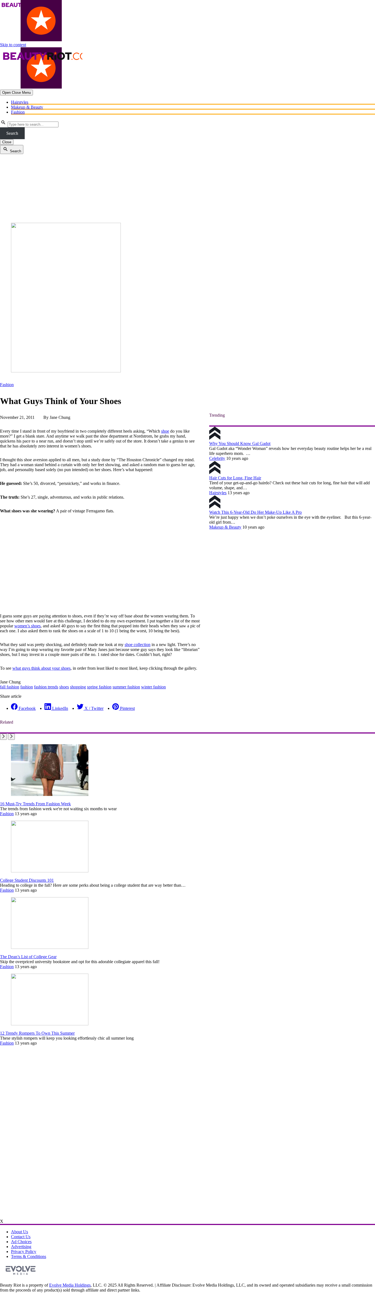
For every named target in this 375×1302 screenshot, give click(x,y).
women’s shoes (27, 625)
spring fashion (99, 687)
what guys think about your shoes (41, 668)
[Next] (11, 737)
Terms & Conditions (28, 1256)
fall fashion (9, 687)
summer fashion (126, 687)
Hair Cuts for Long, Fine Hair (235, 478)
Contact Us (20, 1236)
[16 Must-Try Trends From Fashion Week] (49, 794)
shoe (165, 431)
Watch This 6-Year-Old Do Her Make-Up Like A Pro (255, 512)
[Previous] (3, 737)
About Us (19, 1231)
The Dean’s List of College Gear (28, 956)
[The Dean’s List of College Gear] (49, 947)
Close (6, 142)
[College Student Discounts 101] (49, 871)
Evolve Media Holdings (70, 1285)
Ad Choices (21, 1241)
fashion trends (46, 687)
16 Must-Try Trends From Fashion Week (35, 803)
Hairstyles (19, 102)
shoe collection (137, 644)
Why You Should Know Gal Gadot (239, 443)
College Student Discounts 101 (27, 880)
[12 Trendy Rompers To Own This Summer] (49, 1023)
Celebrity (217, 458)
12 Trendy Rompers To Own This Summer (37, 1033)
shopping (78, 687)
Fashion (18, 112)
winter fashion (153, 687)
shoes (64, 687)
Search (12, 133)
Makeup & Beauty (27, 107)
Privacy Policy (23, 1251)
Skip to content (13, 44)
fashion (26, 687)
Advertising (21, 1246)
